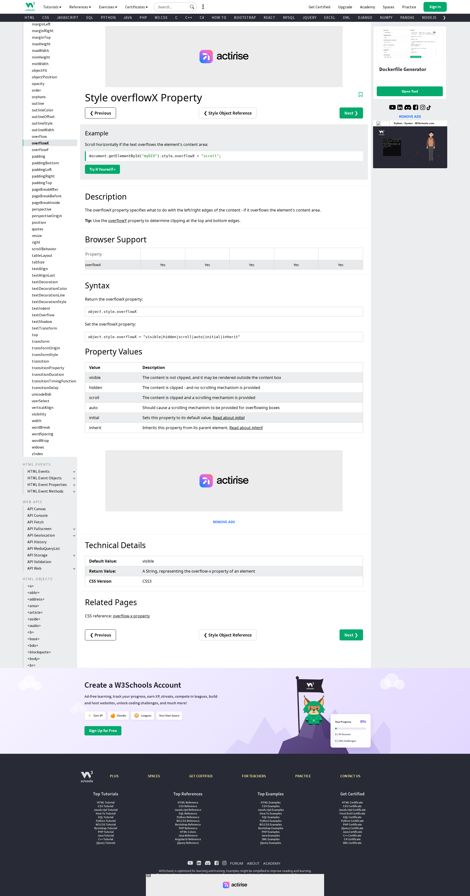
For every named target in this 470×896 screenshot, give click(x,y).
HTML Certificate (352, 802)
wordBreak (41, 427)
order (36, 90)
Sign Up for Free (103, 730)
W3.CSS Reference (188, 821)
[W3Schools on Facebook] (415, 108)
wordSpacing (42, 433)
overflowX (40, 143)
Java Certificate (352, 832)
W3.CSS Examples (270, 824)
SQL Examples (271, 817)
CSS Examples (271, 806)
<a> (30, 585)
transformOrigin (46, 347)
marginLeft (41, 24)
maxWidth (40, 50)
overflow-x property (131, 616)
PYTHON (108, 17)
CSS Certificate (352, 806)
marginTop (41, 37)
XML (346, 17)
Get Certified (319, 6)
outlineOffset (43, 116)
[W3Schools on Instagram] (423, 108)
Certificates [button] (135, 6)
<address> (36, 599)
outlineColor (42, 109)
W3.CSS (161, 17)
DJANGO (365, 17)
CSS (45, 17)
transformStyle (45, 354)
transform (40, 341)
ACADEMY (271, 863)
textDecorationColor (49, 288)
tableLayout (42, 255)
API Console (37, 515)
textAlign (40, 268)
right (36, 242)
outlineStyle (42, 123)
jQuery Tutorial (105, 843)
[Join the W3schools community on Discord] (407, 108)
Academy (367, 6)
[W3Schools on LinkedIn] (400, 108)
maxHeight (41, 43)
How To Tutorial (106, 813)
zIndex (37, 453)
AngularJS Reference (188, 839)
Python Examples (271, 821)
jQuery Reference (188, 843)
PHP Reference (188, 828)
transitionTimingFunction (54, 380)
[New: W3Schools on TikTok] (429, 108)
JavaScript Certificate (352, 810)
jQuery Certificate (352, 828)
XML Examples (271, 839)
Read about (229, 417)
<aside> (33, 618)
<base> (33, 638)
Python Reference (188, 817)
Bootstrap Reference (188, 824)
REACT (269, 17)
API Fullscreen (39, 528)
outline (38, 103)
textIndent (41, 308)
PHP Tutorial (106, 832)
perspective (41, 209)
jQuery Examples (270, 843)
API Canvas (36, 508)
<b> (30, 632)
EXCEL (329, 17)
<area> (33, 605)
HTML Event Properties (47, 484)
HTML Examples (271, 802)
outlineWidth (43, 129)
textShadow (42, 321)
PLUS (114, 776)
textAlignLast (43, 275)
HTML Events (38, 471)
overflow (39, 136)
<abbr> (33, 592)
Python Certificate (352, 821)
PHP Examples (271, 832)
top (35, 334)
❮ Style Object (228, 113)
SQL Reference (188, 813)
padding (38, 156)
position (39, 222)
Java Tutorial (106, 835)
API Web (34, 568)
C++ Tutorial (105, 839)
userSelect (40, 400)
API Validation (39, 561)
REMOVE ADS (224, 521)
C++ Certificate (352, 835)
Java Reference (188, 835)
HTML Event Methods (45, 491)
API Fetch (35, 521)
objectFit (39, 70)
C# (202, 17)
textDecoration (45, 281)
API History (37, 541)
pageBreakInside (46, 202)
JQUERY (310, 17)
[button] (192, 7)
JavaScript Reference (188, 810)
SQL (89, 17)
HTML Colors (188, 832)
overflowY (40, 149)
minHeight (41, 57)
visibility (39, 414)
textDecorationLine (48, 295)
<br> (31, 665)
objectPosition (44, 76)
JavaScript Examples (271, 810)
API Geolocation (41, 535)
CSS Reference (188, 806)
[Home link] (30, 6)
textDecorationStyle (49, 301)
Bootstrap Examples (270, 828)
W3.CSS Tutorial (106, 824)
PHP (143, 17)
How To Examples (271, 813)
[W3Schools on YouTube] (392, 108)
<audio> (34, 625)
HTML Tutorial (106, 802)
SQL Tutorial (105, 817)
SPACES (154, 776)
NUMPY (386, 17)
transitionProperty (48, 367)
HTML (29, 17)
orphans (39, 96)
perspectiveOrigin (47, 215)
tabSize (38, 261)
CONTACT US (350, 776)
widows (38, 447)
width (36, 420)
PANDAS (407, 17)
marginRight (43, 30)
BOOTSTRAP (245, 17)
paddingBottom (45, 162)
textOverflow (43, 314)
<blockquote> (39, 651)
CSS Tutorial (105, 806)
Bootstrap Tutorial (105, 828)
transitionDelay (45, 387)
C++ (188, 17)
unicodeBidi (41, 394)
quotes (37, 228)
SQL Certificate (352, 817)
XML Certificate (352, 843)
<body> (33, 658)
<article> (35, 612)
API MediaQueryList (43, 548)
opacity (38, 83)
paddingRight (43, 176)
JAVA (127, 17)
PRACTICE (303, 776)
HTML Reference (188, 802)
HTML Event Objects (44, 477)
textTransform (44, 328)
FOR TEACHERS (254, 776)
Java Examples (270, 835)
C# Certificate (352, 839)
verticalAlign (42, 407)
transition (40, 361)
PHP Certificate (352, 824)
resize (37, 235)
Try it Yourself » (102, 169)
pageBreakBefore (46, 195)
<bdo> (32, 645)
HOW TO (219, 17)
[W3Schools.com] (87, 779)
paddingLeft (42, 169)
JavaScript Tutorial (106, 810)
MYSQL (289, 17)
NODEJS (429, 17)
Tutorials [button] (51, 6)
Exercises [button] (107, 6)
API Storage (37, 555)
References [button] (79, 6)
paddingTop (42, 182)
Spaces (388, 6)
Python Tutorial (106, 821)
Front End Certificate (352, 813)
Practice (409, 6)
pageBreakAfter (45, 189)
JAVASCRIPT (68, 17)
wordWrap (40, 440)
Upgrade (345, 6)
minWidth (40, 63)
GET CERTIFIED (200, 776)
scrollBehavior (44, 248)
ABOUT (253, 863)
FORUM (236, 863)
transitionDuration (48, 374)
